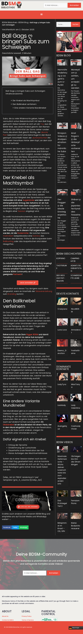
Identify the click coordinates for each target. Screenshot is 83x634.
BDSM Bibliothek (9, 22)
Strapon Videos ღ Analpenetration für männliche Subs (62, 142)
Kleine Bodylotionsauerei (75, 526)
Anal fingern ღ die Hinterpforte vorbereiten (75, 142)
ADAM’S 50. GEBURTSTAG (76, 268)
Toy (42, 124)
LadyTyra (62, 384)
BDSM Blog (23, 22)
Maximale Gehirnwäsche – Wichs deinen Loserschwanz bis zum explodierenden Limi (62, 470)
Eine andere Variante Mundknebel (30, 108)
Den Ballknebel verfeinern (25, 104)
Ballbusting (8, 241)
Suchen (75, 24)
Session (21, 211)
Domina (36, 236)
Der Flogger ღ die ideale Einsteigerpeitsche (62, 208)
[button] (41, 14)
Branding (12, 294)
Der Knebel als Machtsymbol (26, 100)
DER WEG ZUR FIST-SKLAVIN (60, 278)
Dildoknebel (8, 424)
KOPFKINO (60, 258)
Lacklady (62, 405)
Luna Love (62, 329)
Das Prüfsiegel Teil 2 (62, 503)
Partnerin (17, 274)
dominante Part (39, 137)
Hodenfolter (23, 233)
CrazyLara (62, 309)
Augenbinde (28, 200)
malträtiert (8, 236)
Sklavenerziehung (44, 291)
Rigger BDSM (32, 334)
